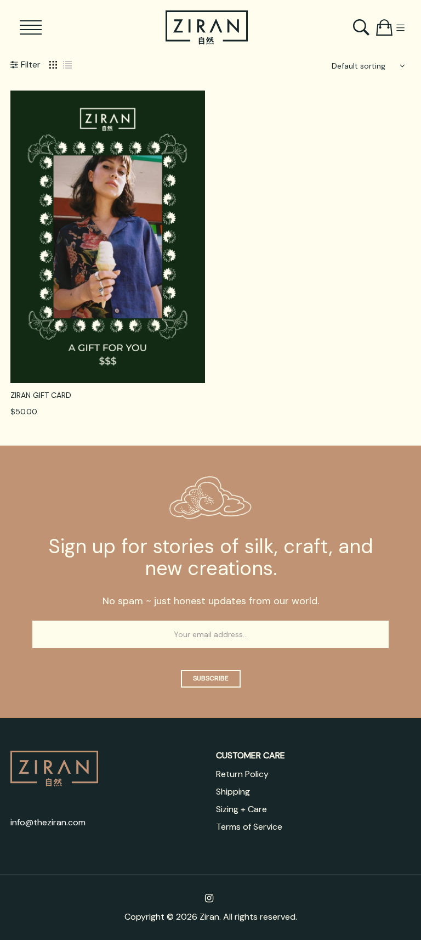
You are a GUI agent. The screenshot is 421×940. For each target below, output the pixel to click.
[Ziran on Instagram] (209, 898)
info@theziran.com (48, 822)
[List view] (67, 64)
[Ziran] (207, 27)
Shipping (233, 791)
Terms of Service (249, 826)
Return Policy (242, 774)
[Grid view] (53, 64)
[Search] (362, 27)
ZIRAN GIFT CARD (40, 395)
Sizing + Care (241, 809)
